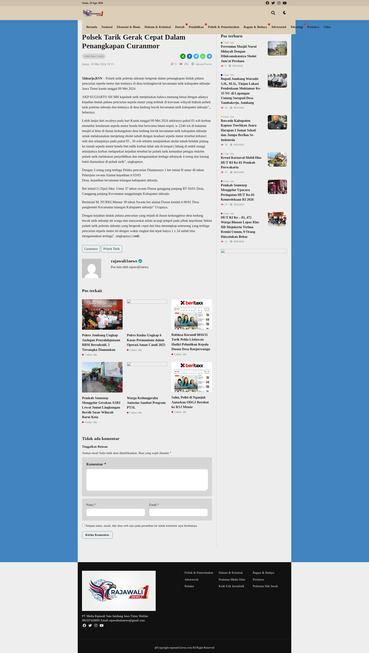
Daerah (179, 27)
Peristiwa (313, 27)
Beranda (91, 27)
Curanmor (91, 248)
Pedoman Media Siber (232, 579)
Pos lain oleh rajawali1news (129, 267)
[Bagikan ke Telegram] (209, 56)
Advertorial (278, 27)
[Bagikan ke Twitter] (196, 56)
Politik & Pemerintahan (223, 27)
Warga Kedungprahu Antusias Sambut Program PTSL (146, 402)
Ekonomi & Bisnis (128, 27)
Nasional (107, 27)
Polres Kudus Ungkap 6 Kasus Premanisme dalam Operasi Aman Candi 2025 (146, 340)
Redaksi (189, 586)
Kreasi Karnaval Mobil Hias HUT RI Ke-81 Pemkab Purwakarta (241, 162)
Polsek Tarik (111, 248)
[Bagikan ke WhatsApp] (202, 56)
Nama (91, 504)
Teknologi (296, 27)
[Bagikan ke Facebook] (189, 56)
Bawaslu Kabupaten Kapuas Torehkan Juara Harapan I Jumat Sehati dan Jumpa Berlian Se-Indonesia (238, 130)
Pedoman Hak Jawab (265, 586)
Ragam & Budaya (255, 27)
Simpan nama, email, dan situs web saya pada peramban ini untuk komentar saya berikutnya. (142, 525)
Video (327, 27)
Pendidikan (196, 27)
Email (154, 504)
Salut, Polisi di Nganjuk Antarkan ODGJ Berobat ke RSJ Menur (190, 402)
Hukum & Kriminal (158, 27)
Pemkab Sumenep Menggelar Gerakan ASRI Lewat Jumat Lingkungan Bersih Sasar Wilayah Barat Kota (101, 407)
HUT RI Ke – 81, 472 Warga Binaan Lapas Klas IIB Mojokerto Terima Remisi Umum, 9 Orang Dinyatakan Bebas (240, 227)
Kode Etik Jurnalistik (231, 586)
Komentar (96, 464)
